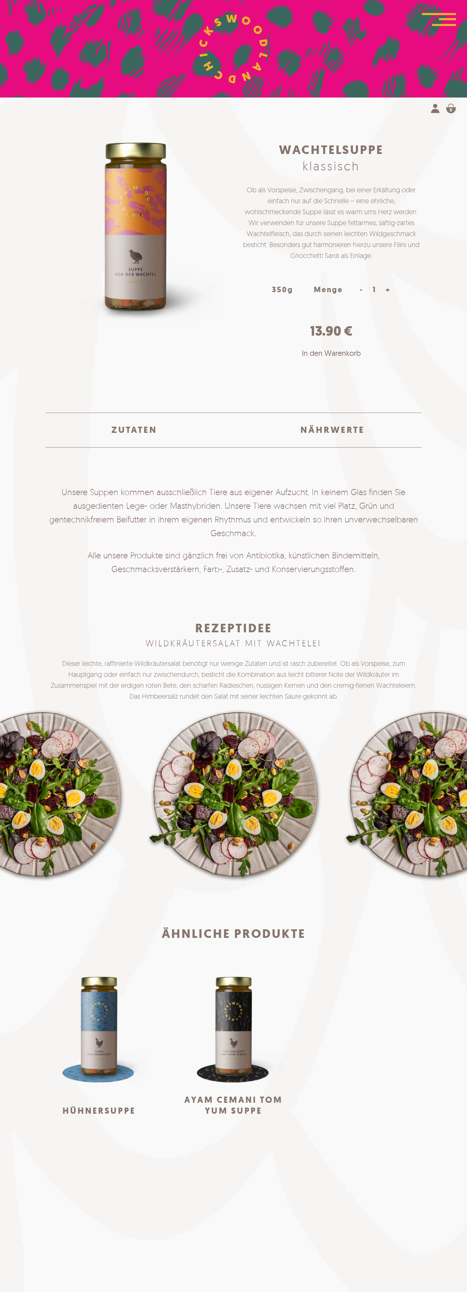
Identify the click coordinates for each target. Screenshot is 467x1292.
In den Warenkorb (331, 353)
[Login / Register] (435, 110)
